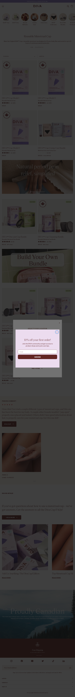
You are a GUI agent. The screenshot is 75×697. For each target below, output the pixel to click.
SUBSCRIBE (37, 357)
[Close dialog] (57, 332)
